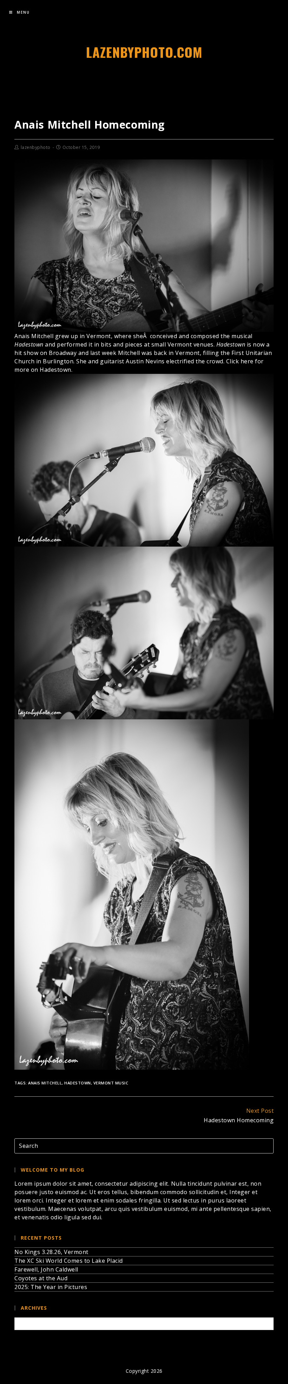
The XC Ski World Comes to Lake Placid (68, 1261)
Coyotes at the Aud (40, 1278)
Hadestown (77, 1082)
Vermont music (111, 1082)
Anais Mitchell (45, 1082)
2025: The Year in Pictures (50, 1287)
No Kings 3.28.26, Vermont (51, 1252)
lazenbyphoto (36, 147)
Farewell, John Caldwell (46, 1269)
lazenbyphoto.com (144, 52)
